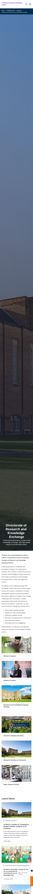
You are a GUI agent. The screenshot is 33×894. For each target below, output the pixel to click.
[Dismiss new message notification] (32, 871)
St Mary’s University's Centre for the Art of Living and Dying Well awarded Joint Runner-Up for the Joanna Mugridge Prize (16, 872)
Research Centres (10, 680)
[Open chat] (31, 881)
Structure (19, 10)
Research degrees (10, 656)
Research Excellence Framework (15, 760)
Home (3, 10)
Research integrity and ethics (14, 735)
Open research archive (11, 784)
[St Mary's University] (13, 4)
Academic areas (11, 10)
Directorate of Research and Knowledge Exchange (14, 12)
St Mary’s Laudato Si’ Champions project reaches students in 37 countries (16, 826)
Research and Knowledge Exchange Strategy (16, 706)
